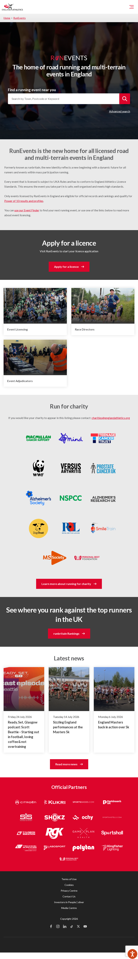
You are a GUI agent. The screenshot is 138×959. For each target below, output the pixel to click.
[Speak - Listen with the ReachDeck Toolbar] (132, 954)
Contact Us (69, 896)
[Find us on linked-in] (64, 927)
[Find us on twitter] (78, 927)
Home (7, 17)
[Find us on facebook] (51, 927)
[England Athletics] (12, 7)
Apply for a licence (66, 266)
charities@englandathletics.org (111, 417)
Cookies (69, 884)
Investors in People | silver (69, 902)
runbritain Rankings (66, 633)
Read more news (66, 764)
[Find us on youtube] (85, 927)
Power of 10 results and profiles (23, 201)
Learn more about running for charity (66, 583)
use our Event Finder (26, 210)
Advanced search (119, 111)
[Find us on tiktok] (71, 927)
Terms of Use (69, 879)
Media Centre (69, 907)
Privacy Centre (69, 890)
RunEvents (19, 17)
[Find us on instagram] (57, 927)
